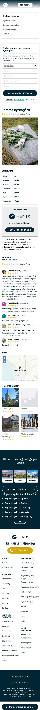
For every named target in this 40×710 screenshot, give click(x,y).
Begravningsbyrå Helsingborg (18, 516)
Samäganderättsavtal (10, 655)
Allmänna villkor (20, 676)
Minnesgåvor (26, 643)
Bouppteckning (8, 621)
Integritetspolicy (20, 682)
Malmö (5, 588)
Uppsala (5, 593)
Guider (23, 621)
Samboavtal (7, 646)
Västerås (5, 598)
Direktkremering (27, 562)
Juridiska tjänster (6, 616)
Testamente (7, 631)
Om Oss (5, 558)
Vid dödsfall (26, 592)
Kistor (23, 606)
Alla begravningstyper (30, 597)
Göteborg (6, 584)
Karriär (4, 562)
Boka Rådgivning (22, 230)
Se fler (20, 522)
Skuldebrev (6, 641)
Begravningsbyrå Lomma (20, 223)
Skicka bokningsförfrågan (20, 93)
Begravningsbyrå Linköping (17, 507)
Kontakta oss (7, 567)
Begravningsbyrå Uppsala (16, 498)
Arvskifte (5, 626)
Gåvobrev (6, 636)
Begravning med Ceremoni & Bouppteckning (27, 578)
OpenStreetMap (25, 380)
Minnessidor (26, 648)
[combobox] (20, 489)
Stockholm (6, 579)
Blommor (24, 611)
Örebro (5, 603)
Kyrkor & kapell (27, 602)
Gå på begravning (26, 629)
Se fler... (5, 608)
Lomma (17, 188)
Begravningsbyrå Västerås (17, 512)
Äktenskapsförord (9, 651)
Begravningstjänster (28, 558)
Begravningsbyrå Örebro (16, 503)
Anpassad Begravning (30, 587)
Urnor (23, 616)
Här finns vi (7, 574)
